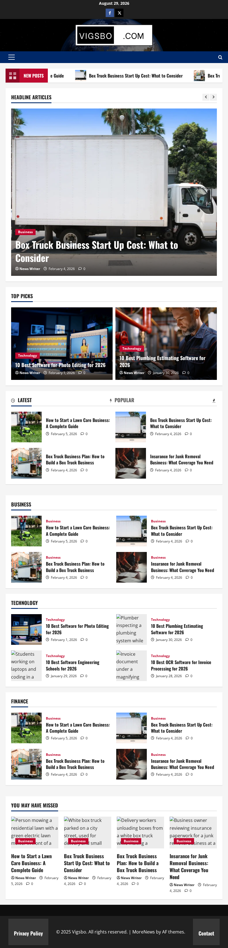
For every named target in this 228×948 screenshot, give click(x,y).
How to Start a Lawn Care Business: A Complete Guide (26, 427)
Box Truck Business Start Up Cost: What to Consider (117, 75)
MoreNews (143, 932)
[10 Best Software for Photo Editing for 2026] (62, 343)
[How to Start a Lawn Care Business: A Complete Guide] (34, 832)
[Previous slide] (205, 97)
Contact (206, 933)
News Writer (29, 268)
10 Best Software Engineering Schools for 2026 (26, 665)
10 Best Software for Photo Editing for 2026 (60, 364)
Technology (27, 355)
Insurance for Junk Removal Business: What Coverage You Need (130, 463)
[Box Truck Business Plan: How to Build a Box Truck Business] (140, 832)
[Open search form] (220, 57)
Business (25, 232)
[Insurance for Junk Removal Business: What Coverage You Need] (193, 832)
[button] (12, 57)
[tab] (21, 401)
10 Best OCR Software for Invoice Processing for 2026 (131, 665)
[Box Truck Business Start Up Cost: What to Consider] (114, 192)
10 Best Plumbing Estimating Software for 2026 (162, 361)
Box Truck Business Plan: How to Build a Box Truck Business (26, 463)
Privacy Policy (28, 933)
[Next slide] (213, 97)
